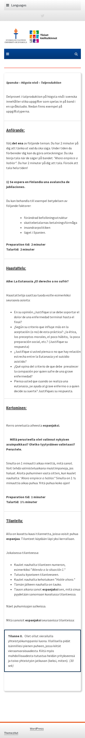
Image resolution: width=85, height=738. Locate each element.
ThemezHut (11, 733)
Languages (18, 5)
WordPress (37, 728)
